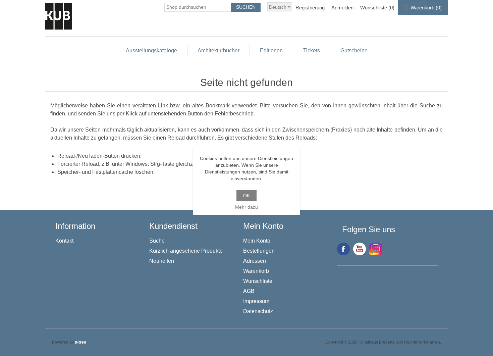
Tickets (311, 50)
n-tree (80, 342)
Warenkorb (256, 271)
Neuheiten (161, 261)
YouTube (359, 249)
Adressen (254, 261)
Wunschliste (257, 281)
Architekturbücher (218, 50)
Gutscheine (354, 50)
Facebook (343, 249)
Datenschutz (258, 311)
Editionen (271, 50)
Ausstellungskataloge (151, 50)
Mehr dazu (246, 207)
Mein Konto (256, 241)
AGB (249, 291)
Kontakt (64, 241)
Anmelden (342, 7)
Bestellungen (259, 251)
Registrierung (310, 7)
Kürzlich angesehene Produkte (186, 251)
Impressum (256, 301)
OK (246, 195)
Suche (157, 241)
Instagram (375, 249)
